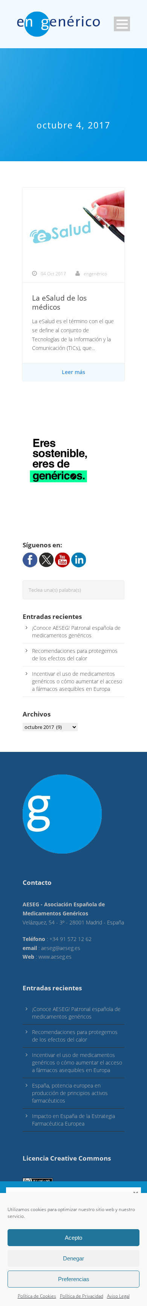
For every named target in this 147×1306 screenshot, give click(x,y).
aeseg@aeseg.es (60, 948)
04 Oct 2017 (53, 273)
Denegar (73, 1258)
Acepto (73, 1237)
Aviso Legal (118, 1296)
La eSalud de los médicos (59, 302)
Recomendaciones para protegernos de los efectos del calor (75, 654)
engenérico (95, 273)
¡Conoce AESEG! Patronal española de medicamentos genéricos (76, 631)
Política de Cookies (37, 1296)
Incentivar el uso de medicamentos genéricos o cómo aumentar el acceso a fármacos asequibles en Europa (77, 681)
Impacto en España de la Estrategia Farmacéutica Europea (73, 1119)
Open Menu (122, 24)
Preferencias (73, 1279)
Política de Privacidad (81, 1296)
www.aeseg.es (55, 956)
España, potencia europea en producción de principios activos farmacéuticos (70, 1093)
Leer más (73, 372)
